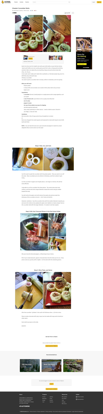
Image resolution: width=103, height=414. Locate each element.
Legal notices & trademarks (77, 411)
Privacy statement (41, 411)
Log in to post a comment (51, 389)
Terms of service (33, 411)
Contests (21, 2)
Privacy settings (49, 411)
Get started (64, 398)
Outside (51, 400)
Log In (93, 2)
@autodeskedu (80, 399)
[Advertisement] (84, 53)
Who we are (64, 403)
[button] (73, 13)
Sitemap (63, 402)
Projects (16, 2)
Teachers (27, 2)
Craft (43, 402)
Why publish (64, 396)
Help (63, 400)
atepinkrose (15, 10)
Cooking (21, 10)
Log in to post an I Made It (51, 346)
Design (43, 400)
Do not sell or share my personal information (62, 411)
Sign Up (99, 2)
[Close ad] (91, 38)
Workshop (44, 398)
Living (51, 398)
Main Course (26, 10)
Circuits (43, 396)
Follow (30, 58)
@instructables (80, 396)
